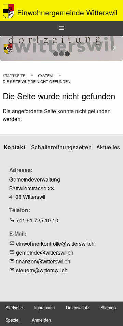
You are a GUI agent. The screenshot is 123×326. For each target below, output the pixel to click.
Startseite (14, 75)
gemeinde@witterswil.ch (44, 252)
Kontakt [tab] (15, 147)
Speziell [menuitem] (12, 320)
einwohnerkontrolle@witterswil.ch (55, 243)
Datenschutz (77, 308)
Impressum (44, 308)
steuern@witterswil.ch (42, 270)
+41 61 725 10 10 (37, 220)
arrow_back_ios (10, 48)
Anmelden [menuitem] (41, 320)
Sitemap (108, 308)
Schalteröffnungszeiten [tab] (61, 147)
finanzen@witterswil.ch (43, 261)
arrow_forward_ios (117, 48)
